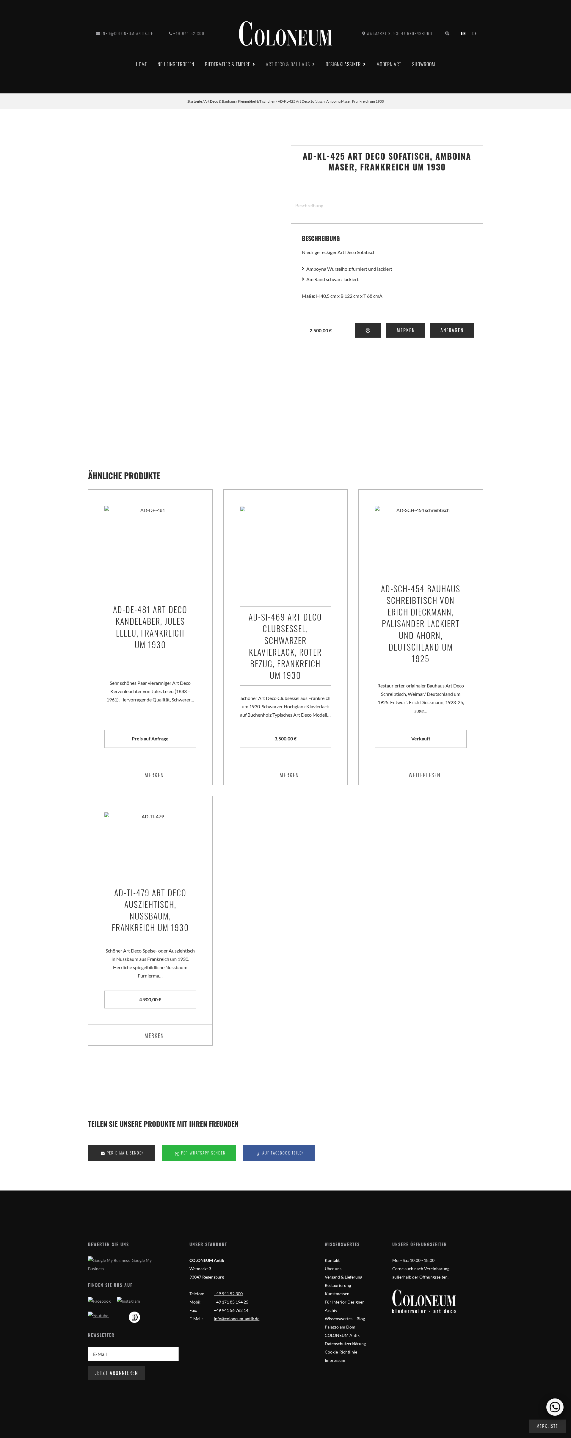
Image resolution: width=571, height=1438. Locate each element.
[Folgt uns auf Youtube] (98, 1315)
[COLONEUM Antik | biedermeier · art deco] (285, 33)
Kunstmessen (337, 1293)
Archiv (331, 1310)
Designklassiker (343, 64)
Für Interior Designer (344, 1301)
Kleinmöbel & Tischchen (256, 101)
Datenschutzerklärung (345, 1343)
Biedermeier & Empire (227, 64)
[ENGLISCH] (473, 33)
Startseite (194, 101)
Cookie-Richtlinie (341, 1351)
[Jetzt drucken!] (368, 330)
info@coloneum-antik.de (127, 33)
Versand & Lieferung (343, 1276)
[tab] (307, 205)
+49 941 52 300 (189, 33)
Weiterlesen (424, 775)
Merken (406, 330)
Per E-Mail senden (124, 1153)
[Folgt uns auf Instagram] (128, 1301)
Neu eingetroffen (176, 64)
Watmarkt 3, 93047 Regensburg (399, 33)
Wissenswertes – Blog (345, 1318)
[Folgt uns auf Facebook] (99, 1301)
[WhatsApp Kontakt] (555, 1407)
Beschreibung (309, 205)
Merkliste (547, 1426)
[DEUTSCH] (465, 33)
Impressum (335, 1360)
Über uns (333, 1268)
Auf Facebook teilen (282, 1153)
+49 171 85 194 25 (231, 1301)
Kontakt (332, 1260)
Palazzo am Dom (340, 1326)
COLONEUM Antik (342, 1335)
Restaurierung (338, 1285)
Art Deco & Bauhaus (288, 64)
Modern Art (389, 64)
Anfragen (452, 330)
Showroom (423, 64)
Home (141, 64)
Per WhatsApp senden (203, 1153)
